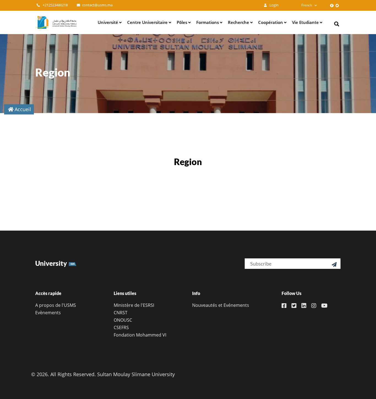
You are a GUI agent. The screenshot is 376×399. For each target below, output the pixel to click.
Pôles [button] (182, 22)
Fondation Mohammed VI (140, 335)
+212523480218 (55, 5)
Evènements (48, 313)
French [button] (307, 5)
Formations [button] (208, 22)
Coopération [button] (271, 22)
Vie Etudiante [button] (306, 22)
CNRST (120, 313)
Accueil (23, 109)
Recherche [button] (239, 22)
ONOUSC (123, 320)
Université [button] (108, 22)
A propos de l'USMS (55, 305)
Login (274, 5)
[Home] (56, 22)
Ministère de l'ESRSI (134, 305)
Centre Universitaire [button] (148, 22)
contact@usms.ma (97, 5)
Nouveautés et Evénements (220, 305)
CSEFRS (121, 327)
